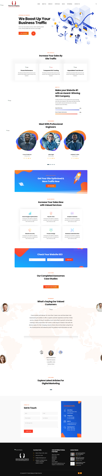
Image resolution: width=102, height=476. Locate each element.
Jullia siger (51, 154)
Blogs (63, 4)
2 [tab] (50, 164)
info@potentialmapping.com (41, 457)
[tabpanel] (27, 146)
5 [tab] (54, 366)
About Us (44, 4)
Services (50, 4)
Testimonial (69, 4)
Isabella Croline (75, 154)
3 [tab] (52, 164)
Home (39, 4)
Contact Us (77, 4)
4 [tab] (52, 366)
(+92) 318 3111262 (39, 455)
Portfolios (57, 4)
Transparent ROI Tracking (51, 70)
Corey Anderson (27, 154)
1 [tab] (47, 366)
